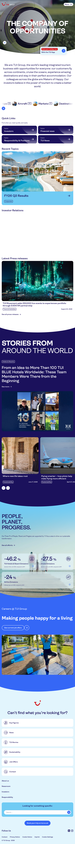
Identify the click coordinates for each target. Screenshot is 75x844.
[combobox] (37, 812)
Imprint (37, 837)
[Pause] (4, 42)
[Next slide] (8, 488)
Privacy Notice (15, 837)
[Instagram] (72, 831)
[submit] (68, 812)
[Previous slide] (3, 488)
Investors (5, 792)
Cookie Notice (27, 837)
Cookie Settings (47, 837)
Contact (4, 837)
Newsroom (6, 786)
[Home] (8, 4)
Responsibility (7, 797)
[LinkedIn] (69, 831)
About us (5, 781)
